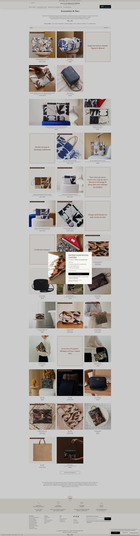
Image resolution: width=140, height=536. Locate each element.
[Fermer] (90, 253)
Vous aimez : (70, 262)
